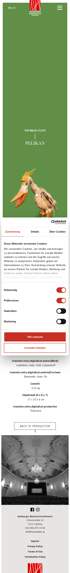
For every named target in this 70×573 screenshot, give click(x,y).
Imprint (35, 540)
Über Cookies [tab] (57, 231)
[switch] (61, 300)
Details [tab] (35, 231)
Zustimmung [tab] (12, 231)
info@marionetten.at (35, 531)
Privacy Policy (35, 546)
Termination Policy (35, 556)
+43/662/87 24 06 (35, 527)
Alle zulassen (35, 336)
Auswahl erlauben (35, 347)
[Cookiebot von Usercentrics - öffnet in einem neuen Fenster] (51, 222)
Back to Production (35, 426)
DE (9, 7)
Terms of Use (35, 551)
